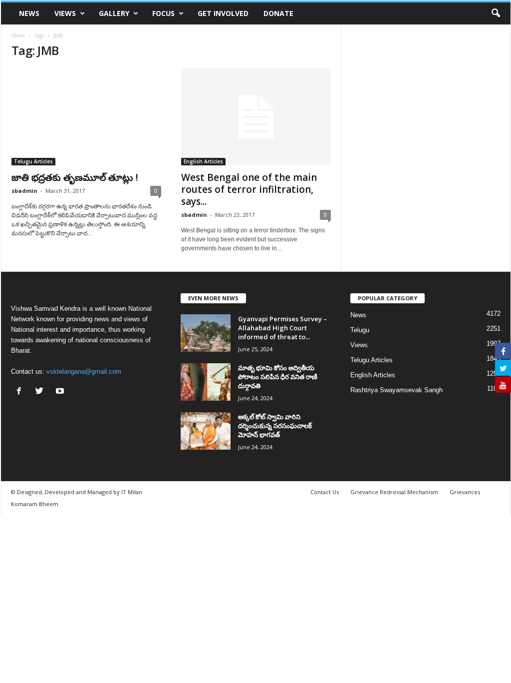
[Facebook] (21, 392)
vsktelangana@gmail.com (83, 371)
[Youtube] (61, 392)
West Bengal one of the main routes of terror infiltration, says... (249, 189)
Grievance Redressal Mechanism (394, 492)
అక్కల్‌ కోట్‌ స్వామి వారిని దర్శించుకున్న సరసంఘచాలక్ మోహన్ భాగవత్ (275, 425)
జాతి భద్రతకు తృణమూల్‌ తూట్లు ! (74, 177)
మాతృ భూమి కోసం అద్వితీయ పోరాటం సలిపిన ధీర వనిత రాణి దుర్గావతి (277, 376)
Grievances (465, 492)
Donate (278, 13)
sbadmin (24, 190)
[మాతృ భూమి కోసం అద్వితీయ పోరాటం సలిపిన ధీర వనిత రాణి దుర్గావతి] (206, 382)
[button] (496, 13)
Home (18, 35)
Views (65, 13)
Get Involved (223, 13)
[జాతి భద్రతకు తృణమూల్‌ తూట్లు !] (86, 116)
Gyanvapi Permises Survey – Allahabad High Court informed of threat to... (282, 327)
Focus (163, 13)
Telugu (359, 330)
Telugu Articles (33, 161)
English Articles (203, 161)
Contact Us (324, 492)
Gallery (114, 13)
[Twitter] (41, 392)
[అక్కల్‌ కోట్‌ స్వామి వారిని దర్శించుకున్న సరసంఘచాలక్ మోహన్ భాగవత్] (206, 431)
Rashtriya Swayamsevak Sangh (396, 390)
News (29, 13)
